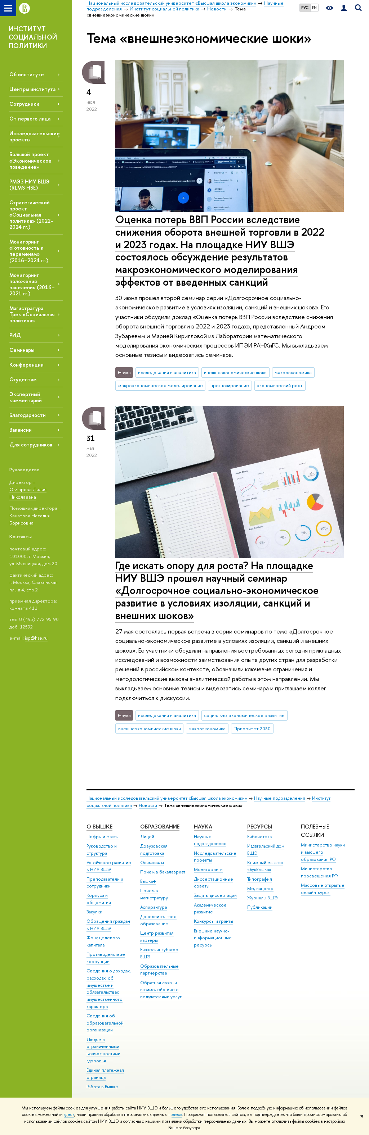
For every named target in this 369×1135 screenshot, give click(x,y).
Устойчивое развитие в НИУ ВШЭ (108, 866)
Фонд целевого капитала (103, 941)
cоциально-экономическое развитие (244, 715)
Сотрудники (24, 103)
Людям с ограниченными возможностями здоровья (103, 1050)
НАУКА (203, 826)
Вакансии (20, 429)
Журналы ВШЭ (262, 898)
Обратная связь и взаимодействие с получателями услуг (161, 990)
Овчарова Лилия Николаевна (27, 493)
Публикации (259, 907)
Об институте (26, 74)
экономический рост (280, 385)
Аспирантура (153, 907)
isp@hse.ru (36, 638)
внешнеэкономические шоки (235, 372)
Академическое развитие (210, 908)
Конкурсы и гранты (213, 921)
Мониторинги (208, 869)
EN (314, 7)
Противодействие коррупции (105, 957)
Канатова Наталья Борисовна (29, 519)
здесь (69, 1114)
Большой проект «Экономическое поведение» (30, 160)
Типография (259, 879)
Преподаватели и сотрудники (104, 882)
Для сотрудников (30, 444)
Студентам (22, 379)
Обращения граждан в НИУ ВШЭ (108, 924)
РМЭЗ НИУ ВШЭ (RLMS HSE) (29, 184)
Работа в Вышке (102, 1087)
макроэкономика (293, 372)
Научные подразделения (279, 798)
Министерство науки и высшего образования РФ (323, 852)
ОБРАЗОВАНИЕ (159, 826)
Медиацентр (260, 888)
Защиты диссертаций (215, 895)
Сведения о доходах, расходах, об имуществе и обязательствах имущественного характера (108, 988)
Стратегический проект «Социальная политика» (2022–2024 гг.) (31, 215)
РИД (15, 335)
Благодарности (27, 415)
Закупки (94, 912)
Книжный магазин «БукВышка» (265, 866)
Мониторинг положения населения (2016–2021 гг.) (32, 284)
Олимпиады (152, 862)
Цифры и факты (102, 837)
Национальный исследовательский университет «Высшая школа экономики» (166, 798)
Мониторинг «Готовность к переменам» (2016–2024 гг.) (28, 250)
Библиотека (259, 837)
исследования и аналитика (167, 372)
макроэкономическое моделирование (160, 385)
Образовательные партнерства (159, 969)
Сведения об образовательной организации (105, 1023)
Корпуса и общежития (98, 898)
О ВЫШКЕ (99, 826)
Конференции (26, 364)
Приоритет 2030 (252, 728)
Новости (148, 805)
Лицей (147, 837)
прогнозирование (229, 385)
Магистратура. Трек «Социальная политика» (31, 314)
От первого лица (29, 118)
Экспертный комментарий (25, 397)
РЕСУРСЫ (259, 826)
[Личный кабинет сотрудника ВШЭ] (343, 8)
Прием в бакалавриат (162, 872)
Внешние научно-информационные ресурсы (213, 938)
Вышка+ (148, 881)
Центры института (32, 89)
